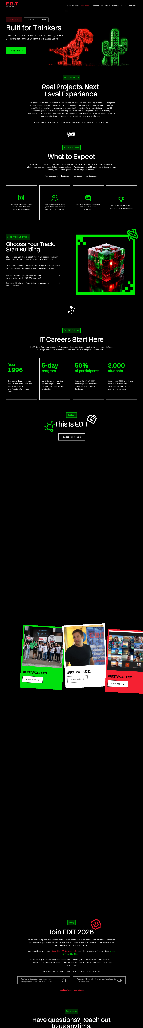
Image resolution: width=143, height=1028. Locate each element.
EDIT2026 (85, 5)
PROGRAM (95, 5)
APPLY (123, 5)
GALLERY (115, 5)
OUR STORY (105, 5)
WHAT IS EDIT (73, 5)
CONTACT (132, 5)
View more (32, 679)
